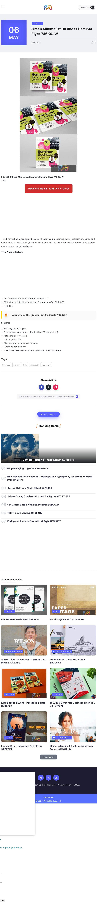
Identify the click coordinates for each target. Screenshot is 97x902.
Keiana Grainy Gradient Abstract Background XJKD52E (38, 496)
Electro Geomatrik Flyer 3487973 (20, 619)
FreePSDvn (48, 797)
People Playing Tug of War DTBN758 (27, 468)
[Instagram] (56, 778)
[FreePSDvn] (48, 7)
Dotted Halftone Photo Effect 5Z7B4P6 (48, 459)
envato (17, 365)
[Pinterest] (41, 778)
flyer (25, 365)
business (6, 365)
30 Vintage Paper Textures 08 (67, 619)
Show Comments (48, 414)
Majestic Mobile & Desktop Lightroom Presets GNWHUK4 (71, 747)
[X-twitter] (49, 778)
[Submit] (92, 7)
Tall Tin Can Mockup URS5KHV (25, 513)
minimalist (35, 365)
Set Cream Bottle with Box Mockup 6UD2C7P (33, 504)
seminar (46, 365)
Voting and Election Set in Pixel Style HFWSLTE (34, 521)
